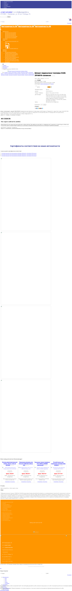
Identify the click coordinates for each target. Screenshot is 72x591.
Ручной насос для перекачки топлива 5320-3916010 (58, 463)
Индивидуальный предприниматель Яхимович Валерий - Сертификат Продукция (19, 153)
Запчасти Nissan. (20, 74)
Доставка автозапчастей (8, 502)
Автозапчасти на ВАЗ (8, 1)
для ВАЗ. (6, 72)
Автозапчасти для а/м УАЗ (10, 34)
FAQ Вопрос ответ (6, 520)
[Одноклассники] (39, 108)
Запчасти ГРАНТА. (25, 72)
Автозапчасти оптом (7, 512)
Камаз (6, 582)
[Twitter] (37, 108)
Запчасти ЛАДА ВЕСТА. (9, 73)
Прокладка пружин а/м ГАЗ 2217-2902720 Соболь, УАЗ (26, 463)
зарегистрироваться (44, 83)
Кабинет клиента (6, 515)
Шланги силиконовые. (29, 74)
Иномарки (5, 67)
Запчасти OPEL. (24, 73)
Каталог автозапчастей (7, 517)
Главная (4, 65)
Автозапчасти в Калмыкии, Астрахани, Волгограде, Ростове (12, 59)
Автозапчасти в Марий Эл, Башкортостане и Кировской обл (12, 56)
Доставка (5, 51)
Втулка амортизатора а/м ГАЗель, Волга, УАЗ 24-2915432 (9, 463)
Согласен (7, 590)
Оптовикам (5, 39)
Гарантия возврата (7, 507)
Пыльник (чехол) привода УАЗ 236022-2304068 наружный (42, 463)
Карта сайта (5, 509)
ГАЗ (6, 580)
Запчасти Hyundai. (4, 74)
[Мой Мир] (40, 108)
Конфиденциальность (7, 505)
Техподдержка (6, 519)
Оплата (4, 503)
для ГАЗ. (10, 72)
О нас (4, 40)
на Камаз (6, 5)
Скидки (5, 7)
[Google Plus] (41, 108)
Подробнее (2, 590)
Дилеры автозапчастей (7, 514)
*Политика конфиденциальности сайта (36, 566)
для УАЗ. (19, 72)
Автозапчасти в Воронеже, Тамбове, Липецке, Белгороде (11, 53)
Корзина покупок (6, 516)
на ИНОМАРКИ (7, 6)
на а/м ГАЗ (6, 4)
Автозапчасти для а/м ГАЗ (10, 35)
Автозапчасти (5, 31)
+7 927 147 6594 (6, 559)
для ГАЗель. (14, 72)
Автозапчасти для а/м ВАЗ (10, 32)
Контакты (5, 49)
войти (52, 83)
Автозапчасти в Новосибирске (11, 54)
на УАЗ (5, 2)
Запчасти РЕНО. (17, 73)
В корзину (69, 23)
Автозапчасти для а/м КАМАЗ (11, 36)
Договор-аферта (6, 504)
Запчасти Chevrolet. (13, 74)
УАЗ (6, 579)
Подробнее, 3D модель (10, 481)
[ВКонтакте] (36, 108)
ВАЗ (6, 578)
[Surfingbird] (42, 108)
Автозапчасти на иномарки (10, 37)
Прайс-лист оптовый (7, 510)
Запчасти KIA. (31, 73)
